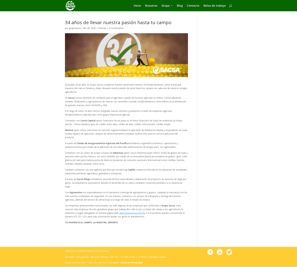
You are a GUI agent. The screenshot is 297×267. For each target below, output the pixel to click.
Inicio (137, 6)
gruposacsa (75, 28)
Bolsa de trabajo (214, 6)
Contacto (193, 6)
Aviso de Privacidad (131, 262)
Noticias (102, 28)
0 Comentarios (116, 28)
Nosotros (151, 6)
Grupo (165, 6)
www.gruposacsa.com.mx (132, 212)
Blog (180, 6)
